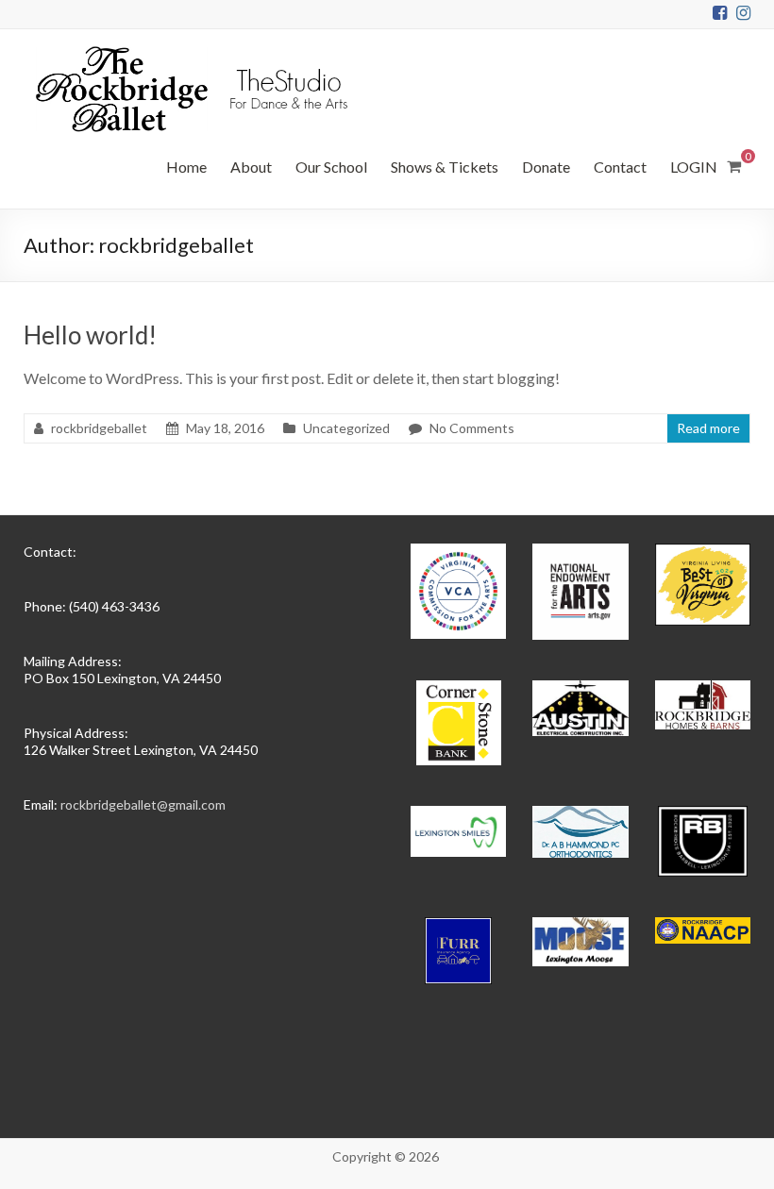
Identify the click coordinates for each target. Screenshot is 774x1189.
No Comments (471, 428)
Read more (708, 428)
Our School (331, 167)
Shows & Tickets (444, 167)
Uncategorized (346, 428)
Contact (620, 167)
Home (186, 167)
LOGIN (693, 167)
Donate (546, 167)
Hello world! (90, 335)
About (251, 167)
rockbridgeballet (99, 428)
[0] (734, 166)
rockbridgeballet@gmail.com (143, 804)
